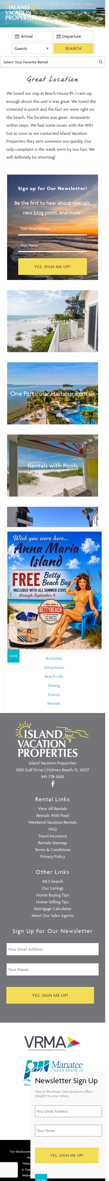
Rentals (54, 703)
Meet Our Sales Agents (53, 915)
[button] (101, 14)
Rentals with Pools (53, 466)
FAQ (53, 829)
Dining (54, 685)
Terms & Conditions (53, 849)
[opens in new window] (52, 783)
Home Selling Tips (52, 901)
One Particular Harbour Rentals (52, 393)
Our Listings (53, 888)
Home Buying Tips (52, 894)
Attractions (54, 667)
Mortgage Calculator (52, 908)
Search (73, 48)
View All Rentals (52, 808)
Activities (54, 658)
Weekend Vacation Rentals (52, 822)
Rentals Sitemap (52, 842)
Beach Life (54, 676)
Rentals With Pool (53, 815)
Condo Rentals (52, 321)
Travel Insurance (52, 835)
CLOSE (13, 656)
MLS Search (52, 881)
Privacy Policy (52, 856)
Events (54, 694)
